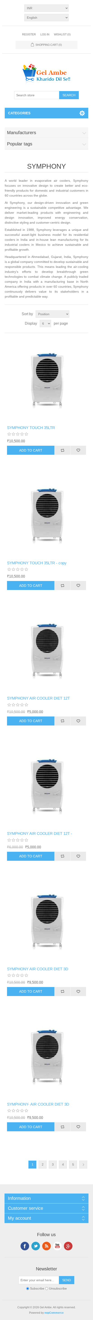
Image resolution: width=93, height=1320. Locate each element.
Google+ (68, 1246)
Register (29, 34)
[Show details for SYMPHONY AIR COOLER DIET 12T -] (46, 785)
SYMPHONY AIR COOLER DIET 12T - (39, 833)
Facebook (25, 1246)
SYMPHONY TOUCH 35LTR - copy (37, 563)
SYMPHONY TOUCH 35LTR (31, 428)
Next (83, 1164)
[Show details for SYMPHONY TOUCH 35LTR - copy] (46, 514)
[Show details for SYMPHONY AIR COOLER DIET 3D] (46, 920)
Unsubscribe (58, 1288)
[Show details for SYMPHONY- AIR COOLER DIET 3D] (46, 1056)
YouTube (57, 1246)
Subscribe (37, 1288)
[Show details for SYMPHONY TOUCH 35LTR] (46, 379)
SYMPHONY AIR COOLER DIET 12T (38, 698)
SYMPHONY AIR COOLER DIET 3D (37, 969)
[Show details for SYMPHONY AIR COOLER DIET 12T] (46, 650)
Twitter (35, 1246)
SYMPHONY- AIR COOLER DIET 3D (38, 1104)
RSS (46, 1246)
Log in (44, 34)
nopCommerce (54, 1312)
